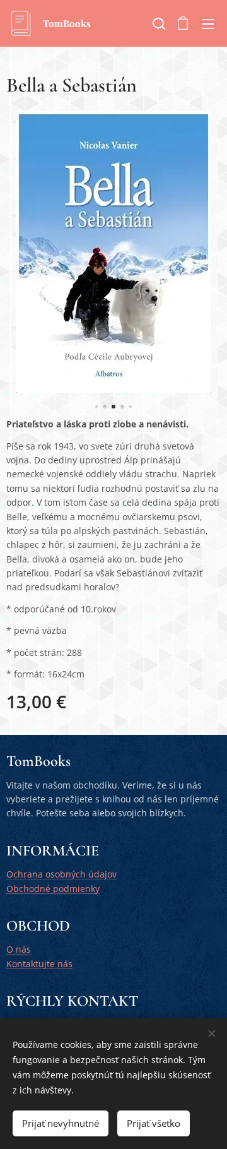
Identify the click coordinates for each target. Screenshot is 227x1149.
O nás (18, 949)
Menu (208, 23)
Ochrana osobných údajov (61, 874)
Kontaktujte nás (39, 964)
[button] (157, 23)
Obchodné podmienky (53, 889)
